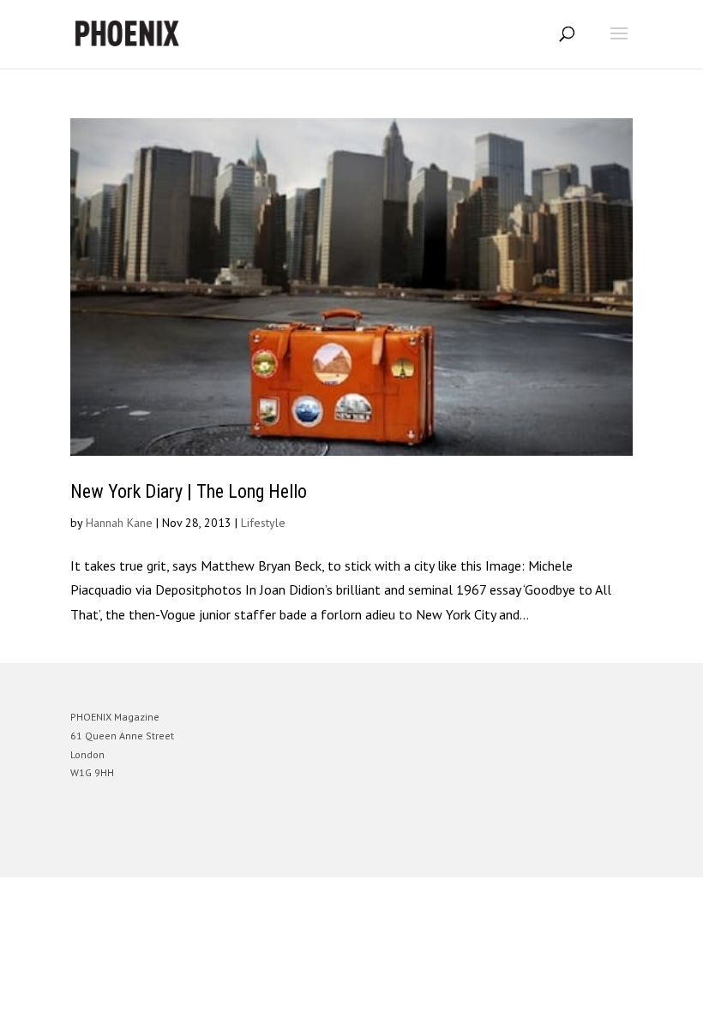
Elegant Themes (327, 851)
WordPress (434, 851)
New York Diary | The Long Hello (188, 491)
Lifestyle (263, 522)
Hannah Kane (119, 522)
